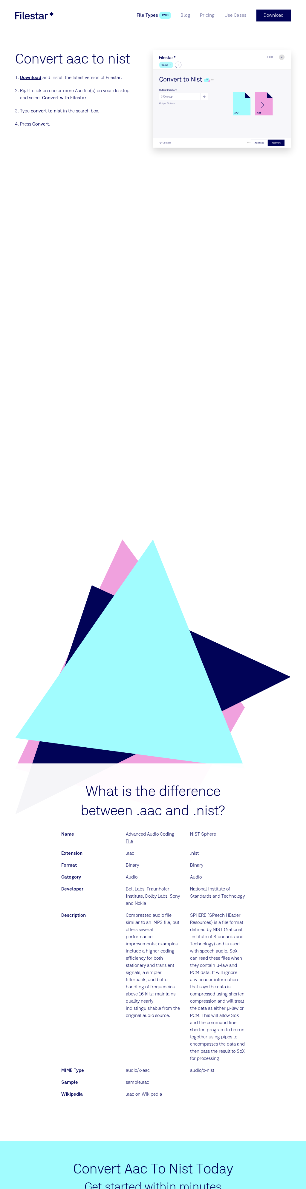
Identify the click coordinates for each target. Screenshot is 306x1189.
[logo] (34, 15)
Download (30, 77)
